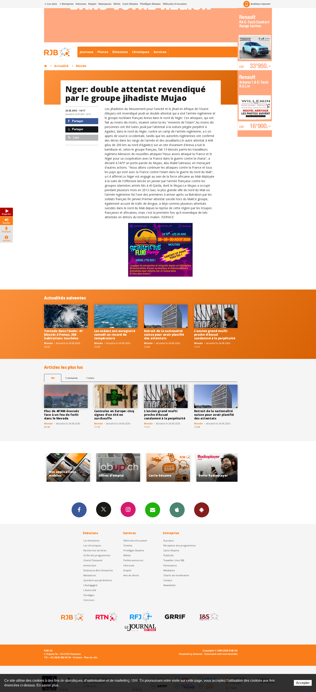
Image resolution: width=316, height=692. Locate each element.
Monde (81, 66)
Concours (88, 600)
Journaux (86, 52)
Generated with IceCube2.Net (221, 654)
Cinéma (127, 545)
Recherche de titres (94, 550)
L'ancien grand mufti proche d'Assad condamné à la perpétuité (214, 334)
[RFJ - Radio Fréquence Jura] (140, 616)
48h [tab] (53, 378)
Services (159, 52)
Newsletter (169, 585)
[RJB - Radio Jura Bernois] (72, 616)
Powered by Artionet (190, 654)
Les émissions (91, 540)
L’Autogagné (90, 585)
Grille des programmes (96, 555)
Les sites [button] (51, 4)
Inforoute (81, 4)
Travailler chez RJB (173, 560)
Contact (167, 580)
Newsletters (152, 509)
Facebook (79, 509)
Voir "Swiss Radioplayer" (191, 467)
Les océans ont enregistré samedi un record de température (114, 334)
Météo (127, 555)
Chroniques (140, 52)
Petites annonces (133, 560)
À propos (168, 540)
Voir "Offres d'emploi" (91, 467)
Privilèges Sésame (150, 4)
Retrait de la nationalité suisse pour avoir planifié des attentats (164, 334)
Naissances (104, 4)
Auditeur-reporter (260, 4)
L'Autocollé (89, 590)
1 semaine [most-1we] (71, 378)
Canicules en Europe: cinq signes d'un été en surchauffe (114, 414)
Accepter (303, 683)
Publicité (168, 555)
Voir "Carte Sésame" (141, 467)
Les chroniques (92, 545)
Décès (117, 4)
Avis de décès (131, 575)
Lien (75, 137)
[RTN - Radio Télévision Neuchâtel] (106, 616)
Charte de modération (176, 575)
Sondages (88, 595)
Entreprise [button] (67, 4)
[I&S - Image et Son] (208, 616)
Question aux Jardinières (97, 580)
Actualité (61, 66)
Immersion (89, 565)
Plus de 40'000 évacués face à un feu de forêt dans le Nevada (61, 414)
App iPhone (177, 509)
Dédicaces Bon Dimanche (98, 570)
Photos (102, 52)
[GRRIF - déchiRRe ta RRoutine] (174, 616)
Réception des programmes (179, 545)
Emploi (92, 4)
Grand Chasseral (92, 560)
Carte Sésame (130, 4)
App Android (201, 509)
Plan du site (90, 657)
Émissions (120, 52)
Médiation (169, 570)
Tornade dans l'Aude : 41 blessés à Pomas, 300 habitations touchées (63, 334)
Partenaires (170, 565)
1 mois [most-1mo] (90, 378)
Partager (77, 121)
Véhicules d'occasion (175, 4)
